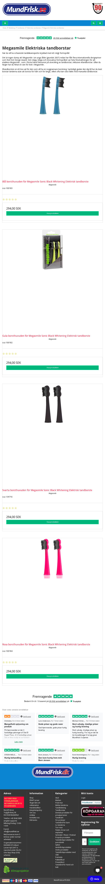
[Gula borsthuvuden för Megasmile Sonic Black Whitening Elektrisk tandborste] (52, 279)
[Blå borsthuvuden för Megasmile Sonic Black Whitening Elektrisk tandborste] (52, 125)
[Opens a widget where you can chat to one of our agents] (94, 879)
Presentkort (59, 862)
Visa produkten (53, 213)
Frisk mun (59, 803)
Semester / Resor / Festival (65, 835)
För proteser (60, 820)
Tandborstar (60, 810)
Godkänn (94, 842)
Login (83, 798)
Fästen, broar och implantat (62, 831)
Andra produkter (61, 850)
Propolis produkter (62, 837)
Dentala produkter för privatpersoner (63, 813)
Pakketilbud (59, 860)
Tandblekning (60, 808)
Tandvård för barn (62, 822)
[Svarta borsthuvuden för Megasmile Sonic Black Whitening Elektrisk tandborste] (52, 434)
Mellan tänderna (61, 805)
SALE (57, 798)
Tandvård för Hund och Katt (64, 865)
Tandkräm (59, 817)
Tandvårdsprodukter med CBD (65, 853)
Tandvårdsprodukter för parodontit (64, 841)
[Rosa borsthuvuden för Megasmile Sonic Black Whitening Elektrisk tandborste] (52, 588)
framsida (58, 857)
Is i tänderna (60, 825)
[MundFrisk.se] (26, 9)
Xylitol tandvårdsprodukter (63, 846)
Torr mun (59, 827)
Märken (58, 800)
